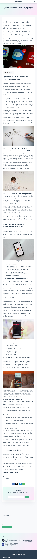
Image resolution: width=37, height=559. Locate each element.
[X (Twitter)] (16, 484)
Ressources (13, 554)
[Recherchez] (34, 1)
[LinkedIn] (20, 484)
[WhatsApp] (23, 484)
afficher (11, 72)
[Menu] (2, 1)
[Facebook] (13, 484)
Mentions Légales (19, 554)
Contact (24, 554)
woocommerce (6, 478)
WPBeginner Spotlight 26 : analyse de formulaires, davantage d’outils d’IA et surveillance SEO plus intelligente (11, 544)
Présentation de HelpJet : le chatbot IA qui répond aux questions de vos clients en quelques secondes (29, 540)
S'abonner (27, 496)
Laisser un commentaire (7, 527)
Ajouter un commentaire (7, 515)
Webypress (18, 1)
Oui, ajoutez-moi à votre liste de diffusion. (9, 524)
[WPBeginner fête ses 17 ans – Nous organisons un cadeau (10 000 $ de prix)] (3, 540)
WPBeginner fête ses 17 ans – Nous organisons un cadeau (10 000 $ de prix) (11, 540)
